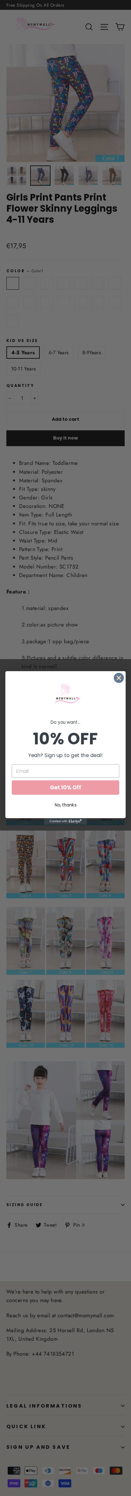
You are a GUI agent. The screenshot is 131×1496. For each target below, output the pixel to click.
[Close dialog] (118, 678)
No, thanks (66, 805)
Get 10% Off (65, 788)
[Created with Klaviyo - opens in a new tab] (65, 822)
